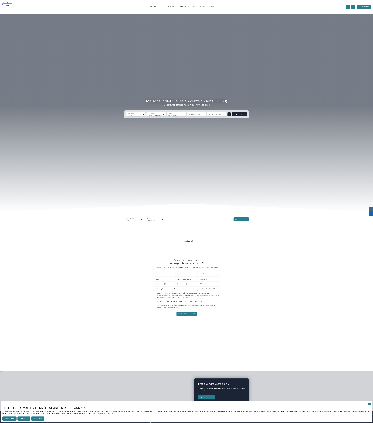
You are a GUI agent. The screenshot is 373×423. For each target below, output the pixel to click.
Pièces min (203, 284)
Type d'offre (131, 113)
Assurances (193, 7)
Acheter (152, 7)
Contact (212, 7)
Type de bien (151, 113)
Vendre (183, 7)
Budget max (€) (194, 114)
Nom (179, 274)
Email (202, 274)
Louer (160, 7)
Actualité (203, 7)
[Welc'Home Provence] (8, 7)
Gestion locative (171, 7)
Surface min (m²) (215, 114)
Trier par (149, 218)
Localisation (171, 113)
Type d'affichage (130, 218)
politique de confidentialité (170, 308)
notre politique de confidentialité (102, 413)
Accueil (145, 7)
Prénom (158, 274)
